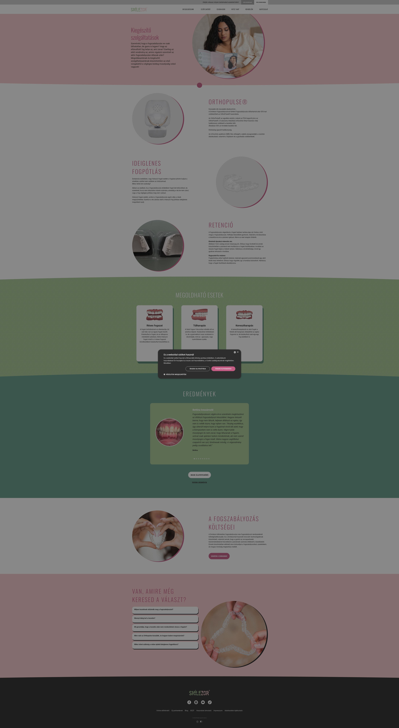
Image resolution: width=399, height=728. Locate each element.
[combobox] (235, 352)
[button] (175, 374)
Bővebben (167, 363)
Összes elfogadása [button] (223, 369)
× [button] (237, 352)
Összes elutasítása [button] (198, 369)
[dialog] (199, 364)
